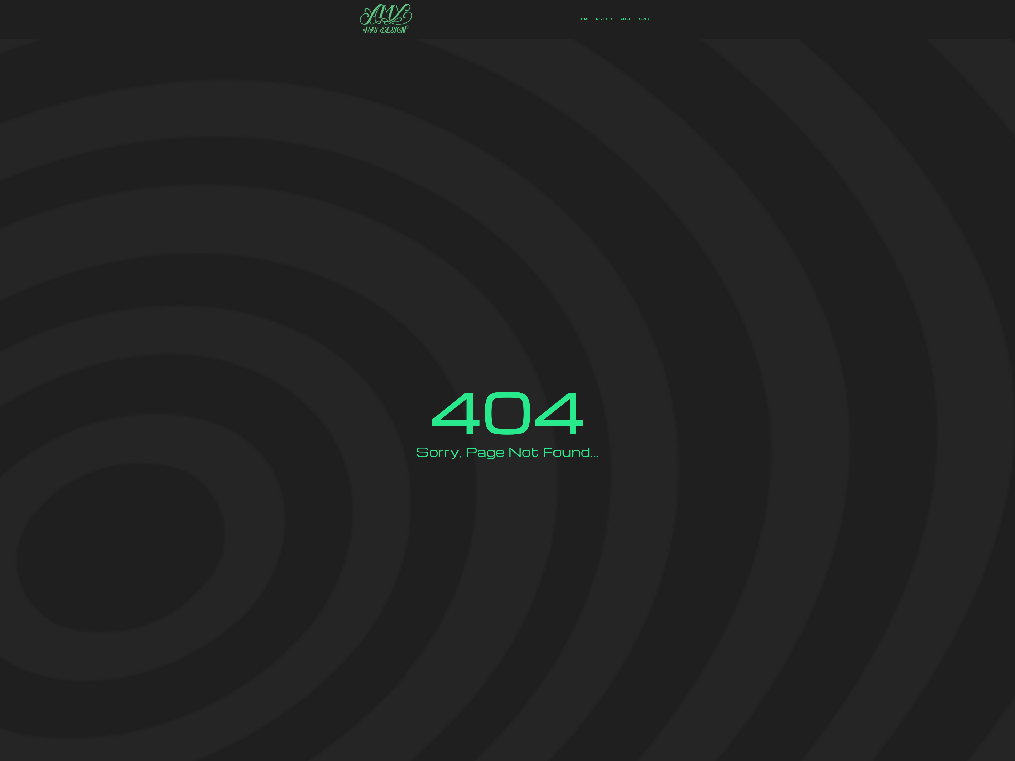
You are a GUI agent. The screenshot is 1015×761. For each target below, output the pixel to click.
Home (584, 19)
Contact (646, 19)
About (626, 19)
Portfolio (604, 19)
